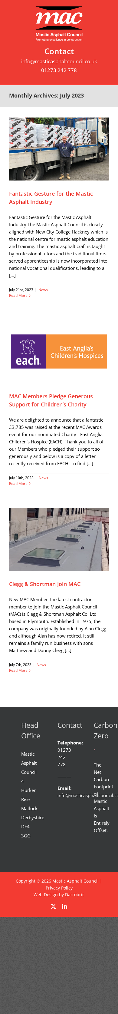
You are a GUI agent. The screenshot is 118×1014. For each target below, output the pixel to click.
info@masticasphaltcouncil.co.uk (59, 61)
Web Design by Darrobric (59, 894)
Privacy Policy (59, 888)
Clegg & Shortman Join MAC (44, 584)
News (43, 289)
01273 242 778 (59, 70)
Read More (18, 295)
